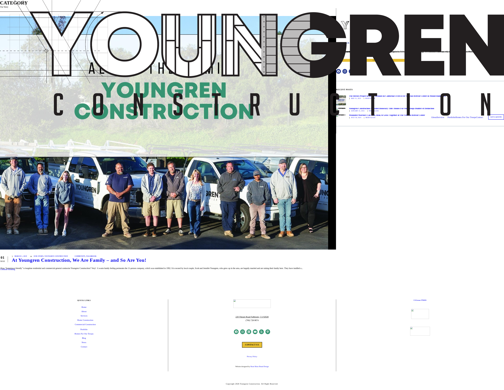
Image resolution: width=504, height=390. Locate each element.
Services (440, 117)
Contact (479, 117)
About (434, 117)
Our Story (38, 256)
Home (84, 307)
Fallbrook (91, 256)
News (84, 342)
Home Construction (85, 320)
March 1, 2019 (21, 256)
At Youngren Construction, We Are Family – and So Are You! (79, 260)
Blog (84, 338)
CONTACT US (252, 345)
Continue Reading (7, 269)
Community (80, 256)
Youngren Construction (56, 256)
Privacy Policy (252, 356)
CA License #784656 (420, 300)
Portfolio (451, 117)
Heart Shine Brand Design (259, 366)
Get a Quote (496, 117)
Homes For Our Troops (465, 117)
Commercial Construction (85, 324)
